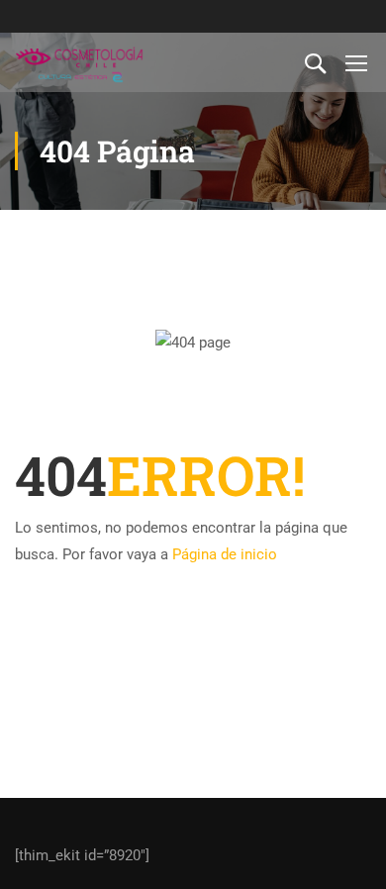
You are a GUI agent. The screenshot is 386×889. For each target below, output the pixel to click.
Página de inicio (224, 554)
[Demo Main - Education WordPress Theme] (79, 62)
